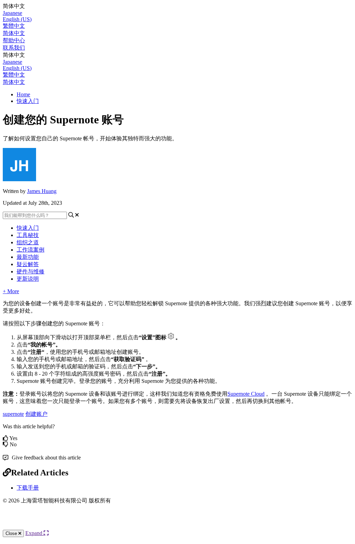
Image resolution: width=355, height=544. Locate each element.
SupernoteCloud (246, 394)
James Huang (42, 191)
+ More (11, 291)
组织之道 (28, 242)
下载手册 (28, 488)
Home (23, 94)
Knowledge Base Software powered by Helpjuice (177, 522)
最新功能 (28, 257)
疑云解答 (28, 264)
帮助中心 (14, 40)
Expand (34, 533)
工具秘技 (28, 235)
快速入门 (28, 101)
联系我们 (14, 48)
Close (12, 533)
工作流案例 (30, 250)
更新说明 (28, 279)
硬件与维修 (30, 271)
